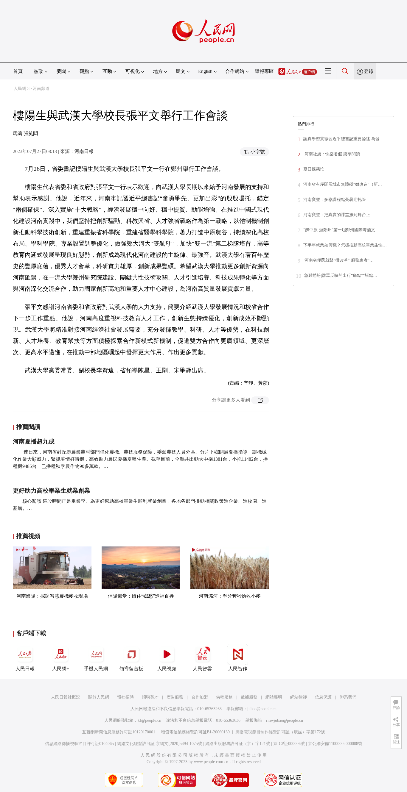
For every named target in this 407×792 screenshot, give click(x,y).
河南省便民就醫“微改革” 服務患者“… (338, 260)
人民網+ (60, 668)
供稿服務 (224, 697)
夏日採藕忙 (313, 169)
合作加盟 (199, 697)
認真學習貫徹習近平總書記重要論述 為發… (343, 139)
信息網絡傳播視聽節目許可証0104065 (79, 743)
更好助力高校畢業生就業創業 (51, 490)
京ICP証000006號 (289, 743)
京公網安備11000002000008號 (335, 743)
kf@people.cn (149, 720)
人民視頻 (166, 668)
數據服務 (249, 697)
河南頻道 (41, 88)
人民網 (20, 88)
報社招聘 (125, 697)
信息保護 (323, 697)
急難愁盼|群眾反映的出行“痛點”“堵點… (340, 275)
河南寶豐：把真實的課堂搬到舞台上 (336, 215)
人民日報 (25, 668)
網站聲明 (273, 697)
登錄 (368, 71)
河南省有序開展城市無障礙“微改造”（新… (342, 184)
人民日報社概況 (65, 697)
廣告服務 (175, 697)
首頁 (18, 71)
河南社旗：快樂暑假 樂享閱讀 (331, 154)
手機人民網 (96, 668)
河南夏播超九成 (34, 441)
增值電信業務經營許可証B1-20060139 (195, 732)
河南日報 (84, 151)
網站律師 (298, 697)
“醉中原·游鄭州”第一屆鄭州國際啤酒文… (341, 230)
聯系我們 (348, 697)
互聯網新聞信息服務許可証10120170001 (118, 732)
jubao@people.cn (261, 709)
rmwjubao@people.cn (284, 720)
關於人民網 (98, 697)
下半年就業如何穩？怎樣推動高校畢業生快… (345, 245)
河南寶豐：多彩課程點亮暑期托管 (334, 199)
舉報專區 (264, 71)
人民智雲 (202, 668)
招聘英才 (150, 697)
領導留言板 (131, 668)
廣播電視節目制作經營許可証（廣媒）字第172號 (280, 732)
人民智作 (237, 668)
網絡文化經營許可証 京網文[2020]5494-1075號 (159, 743)
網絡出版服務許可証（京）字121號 (237, 743)
